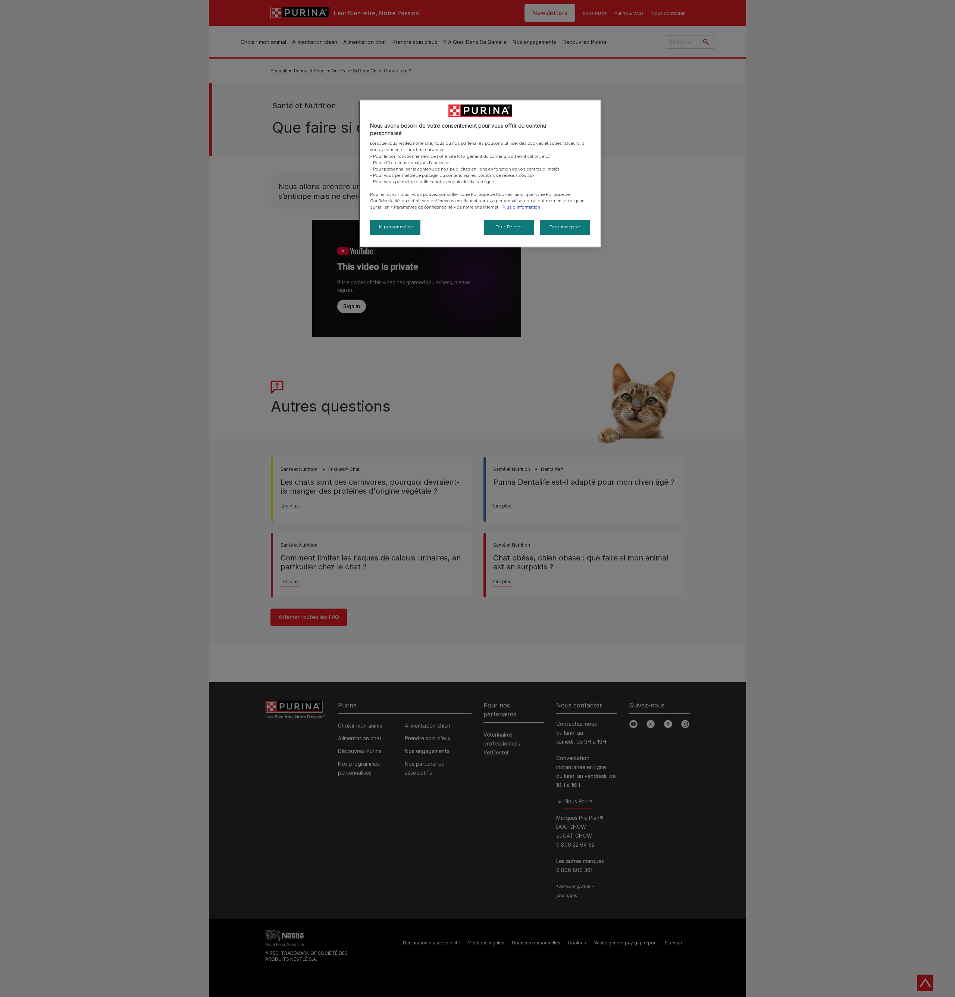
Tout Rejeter (509, 226)
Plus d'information (521, 207)
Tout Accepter (564, 226)
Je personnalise (395, 226)
